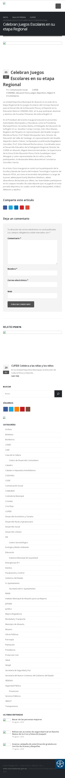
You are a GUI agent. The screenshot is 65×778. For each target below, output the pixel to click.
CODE (7, 480)
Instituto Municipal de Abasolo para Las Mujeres (26, 598)
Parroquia (9, 639)
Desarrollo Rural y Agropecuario (19, 521)
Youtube (22, 409)
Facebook (5, 207)
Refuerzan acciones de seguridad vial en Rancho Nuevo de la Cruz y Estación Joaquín (35, 732)
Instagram (28, 409)
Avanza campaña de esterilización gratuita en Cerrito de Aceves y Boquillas (34, 745)
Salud (7, 660)
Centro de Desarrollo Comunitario (24, 460)
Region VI (51, 93)
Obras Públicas (11, 634)
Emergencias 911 (12, 562)
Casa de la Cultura (13, 455)
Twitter (11, 207)
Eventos (8, 568)
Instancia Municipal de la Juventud (23, 558)
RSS (17, 409)
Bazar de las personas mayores (27, 719)
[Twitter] (36, 6)
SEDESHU (9, 680)
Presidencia (10, 650)
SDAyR (8, 665)
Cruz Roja (9, 506)
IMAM (7, 593)
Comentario (14, 238)
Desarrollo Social (12, 526)
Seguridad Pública (13, 685)
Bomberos (10, 439)
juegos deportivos (38, 93)
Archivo (8, 429)
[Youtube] (46, 6)
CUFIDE (35, 90)
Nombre (12, 268)
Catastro (9, 465)
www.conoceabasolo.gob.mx (15, 769)
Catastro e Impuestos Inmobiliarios (20, 470)
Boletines (9, 434)
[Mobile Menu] (58, 6)
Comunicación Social (19, 90)
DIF (6, 537)
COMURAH (10, 491)
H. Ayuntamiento (12, 583)
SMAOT (8, 701)
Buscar (7, 386)
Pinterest (22, 207)
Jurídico (8, 609)
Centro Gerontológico (18, 542)
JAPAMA (8, 603)
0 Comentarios (12, 96)
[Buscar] (58, 393)
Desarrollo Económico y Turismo (19, 516)
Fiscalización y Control (14, 573)
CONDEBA (10, 93)
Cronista (9, 501)
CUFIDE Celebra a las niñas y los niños (32, 365)
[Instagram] (51, 6)
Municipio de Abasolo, (15, 624)
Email (27, 207)
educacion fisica (23, 93)
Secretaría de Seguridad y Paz (18, 670)
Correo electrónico (18, 280)
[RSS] (41, 6)
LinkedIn (16, 207)
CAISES (8, 444)
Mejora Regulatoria (13, 614)
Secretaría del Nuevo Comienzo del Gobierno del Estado (29, 675)
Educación (9, 552)
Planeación (10, 644)
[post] (7, 721)
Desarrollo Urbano (13, 532)
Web (10, 291)
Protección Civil (11, 655)
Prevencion (14, 691)
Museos (8, 629)
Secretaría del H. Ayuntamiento (22, 588)
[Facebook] (31, 6)
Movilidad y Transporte (15, 619)
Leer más (15, 376)
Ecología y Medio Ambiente (17, 547)
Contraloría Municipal (14, 496)
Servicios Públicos (13, 696)
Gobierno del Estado (14, 578)
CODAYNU (9, 475)
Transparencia (11, 706)
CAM (7, 450)
